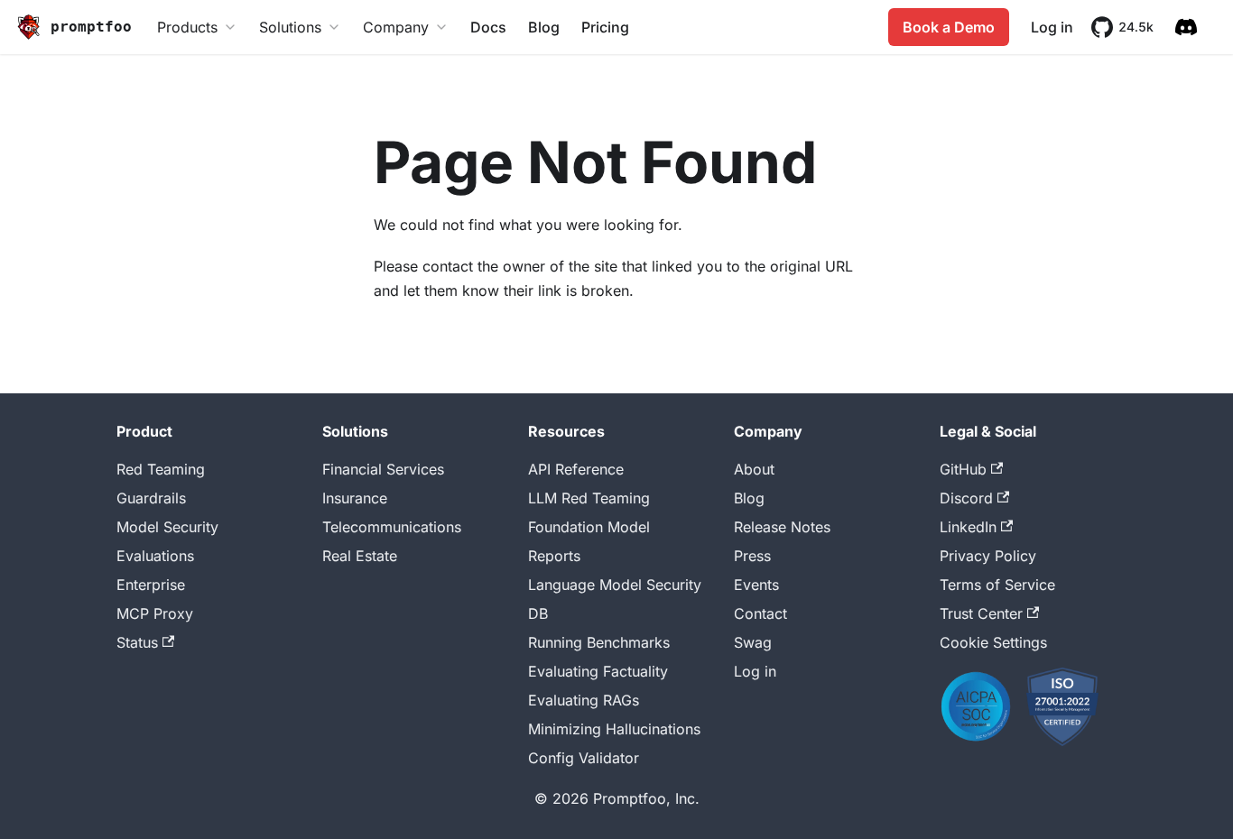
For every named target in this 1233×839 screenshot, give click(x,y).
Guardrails (151, 498)
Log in (1052, 27)
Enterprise (150, 585)
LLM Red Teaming (589, 498)
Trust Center (981, 613)
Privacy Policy (988, 556)
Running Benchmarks (599, 642)
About (754, 469)
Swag (753, 642)
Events (756, 585)
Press (752, 556)
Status (137, 642)
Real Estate (359, 556)
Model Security (167, 527)
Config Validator (583, 758)
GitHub (963, 469)
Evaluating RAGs (583, 700)
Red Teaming (160, 469)
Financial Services (383, 469)
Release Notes (782, 527)
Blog (544, 27)
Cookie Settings (993, 642)
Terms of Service (997, 585)
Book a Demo (949, 27)
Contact (760, 613)
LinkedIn (968, 527)
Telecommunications (391, 527)
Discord (966, 498)
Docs (488, 27)
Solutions (290, 27)
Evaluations (155, 556)
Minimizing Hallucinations (614, 729)
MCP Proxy (154, 613)
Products (187, 27)
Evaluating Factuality (598, 671)
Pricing (605, 27)
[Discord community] (1186, 27)
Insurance (354, 498)
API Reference (576, 469)
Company (396, 27)
